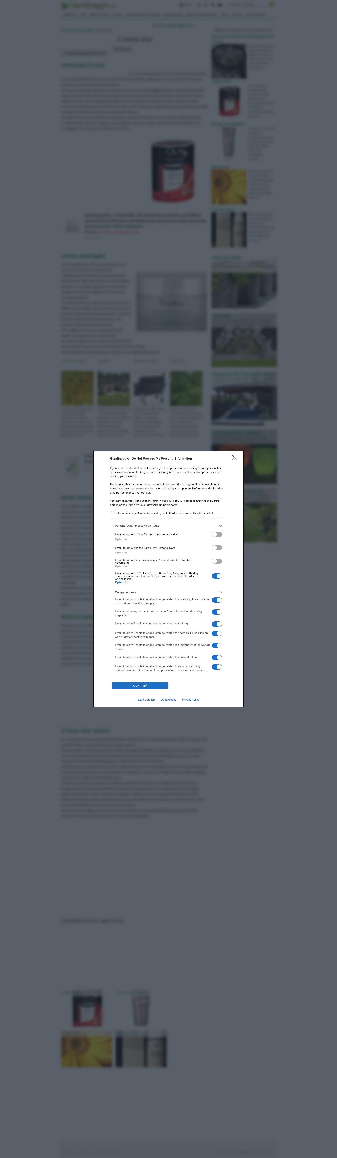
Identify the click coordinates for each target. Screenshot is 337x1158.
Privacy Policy (190, 699)
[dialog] (168, 579)
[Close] (236, 459)
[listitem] (168, 526)
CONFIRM (140, 685)
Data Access (168, 699)
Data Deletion (146, 699)
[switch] (217, 534)
